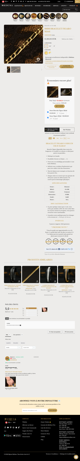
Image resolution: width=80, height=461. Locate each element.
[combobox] (61, 113)
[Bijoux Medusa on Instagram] (18, 1)
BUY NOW (59, 106)
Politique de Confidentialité (67, 454)
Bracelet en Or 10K (50, 25)
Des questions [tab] (17, 334)
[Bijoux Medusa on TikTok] (23, 1)
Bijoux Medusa (12, 454)
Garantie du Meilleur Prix (48, 425)
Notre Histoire (45, 431)
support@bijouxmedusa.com (67, 437)
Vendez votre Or (27, 433)
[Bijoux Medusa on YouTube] (13, 1)
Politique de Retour (65, 217)
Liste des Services (46, 428)
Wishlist (24, 422)
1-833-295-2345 (69, 429)
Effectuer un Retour (27, 425)
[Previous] (5, 69)
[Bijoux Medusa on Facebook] (11, 1)
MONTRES (38, 5)
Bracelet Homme (60, 254)
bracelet (15, 343)
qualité (8, 343)
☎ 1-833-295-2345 (31, 1)
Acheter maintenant (66, 66)
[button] (76, 457)
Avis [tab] (7, 334)
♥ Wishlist (72, 5)
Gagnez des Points (27, 431)
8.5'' (50, 46)
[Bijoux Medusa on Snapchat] (21, 1)
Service (23, 343)
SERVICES (56, 5)
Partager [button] (9, 389)
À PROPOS (64, 5)
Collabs (43, 436)
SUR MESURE (47, 5)
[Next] (41, 69)
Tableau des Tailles (67, 39)
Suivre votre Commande (29, 428)
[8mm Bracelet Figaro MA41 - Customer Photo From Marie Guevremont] (44, 310)
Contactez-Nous (45, 433)
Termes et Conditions (52, 454)
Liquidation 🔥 (18, 5)
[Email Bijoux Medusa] (25, 1)
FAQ (42, 439)
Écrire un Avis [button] (69, 332)
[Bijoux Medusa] (7, 5)
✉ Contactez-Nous (44, 1)
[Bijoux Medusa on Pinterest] (16, 1)
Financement (26, 436)
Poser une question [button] (55, 332)
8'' (46, 46)
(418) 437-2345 (65, 427)
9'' (54, 46)
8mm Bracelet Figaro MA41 (11, 388)
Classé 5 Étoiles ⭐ (46, 422)
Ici (67, 159)
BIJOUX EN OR (28, 5)
